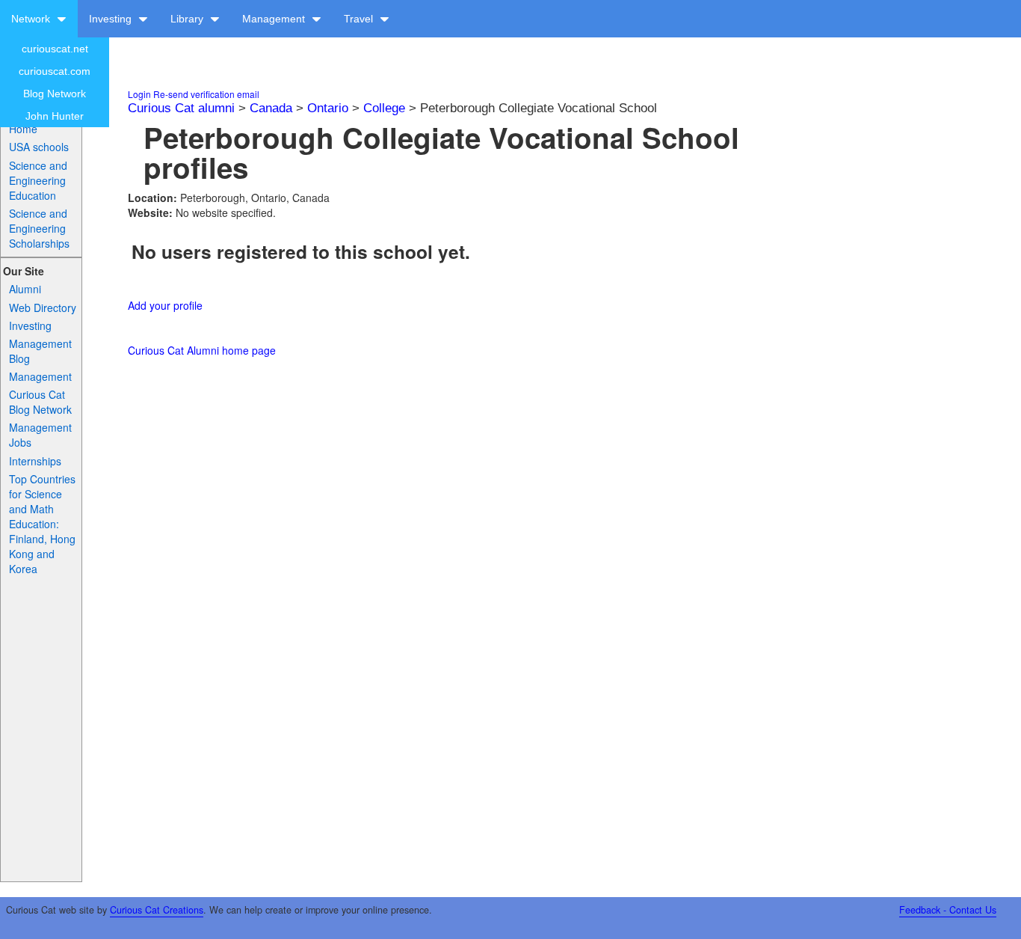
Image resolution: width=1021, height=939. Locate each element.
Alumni (25, 288)
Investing (112, 19)
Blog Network (54, 94)
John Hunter (54, 116)
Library (188, 19)
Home (23, 128)
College (384, 108)
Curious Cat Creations (156, 910)
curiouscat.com (54, 71)
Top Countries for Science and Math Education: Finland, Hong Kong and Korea (42, 523)
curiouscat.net (55, 49)
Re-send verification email (206, 94)
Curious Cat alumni (181, 108)
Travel (360, 19)
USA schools (39, 146)
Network (32, 19)
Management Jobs (40, 435)
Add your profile (165, 305)
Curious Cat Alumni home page (202, 350)
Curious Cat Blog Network (40, 402)
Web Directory (42, 307)
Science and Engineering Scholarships (39, 228)
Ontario (327, 108)
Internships (35, 460)
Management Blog (40, 351)
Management (275, 19)
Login (139, 94)
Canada (271, 108)
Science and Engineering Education (38, 180)
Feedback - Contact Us (947, 910)
